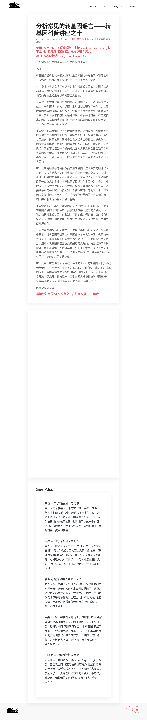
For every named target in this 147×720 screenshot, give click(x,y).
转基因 (73, 39)
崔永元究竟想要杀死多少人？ (63, 579)
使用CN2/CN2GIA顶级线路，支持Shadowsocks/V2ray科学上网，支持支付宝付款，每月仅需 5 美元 (73, 49)
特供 (84, 39)
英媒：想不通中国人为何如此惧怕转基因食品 (73, 617)
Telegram (117, 6)
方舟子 (42, 39)
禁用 (93, 39)
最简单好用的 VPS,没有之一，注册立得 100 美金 (67, 294)
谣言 (89, 39)
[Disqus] (73, 357)
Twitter (131, 6)
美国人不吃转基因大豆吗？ (62, 541)
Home (93, 6)
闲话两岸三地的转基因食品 (62, 655)
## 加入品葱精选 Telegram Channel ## (61, 56)
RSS (104, 6)
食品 (79, 39)
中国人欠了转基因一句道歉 (62, 503)
